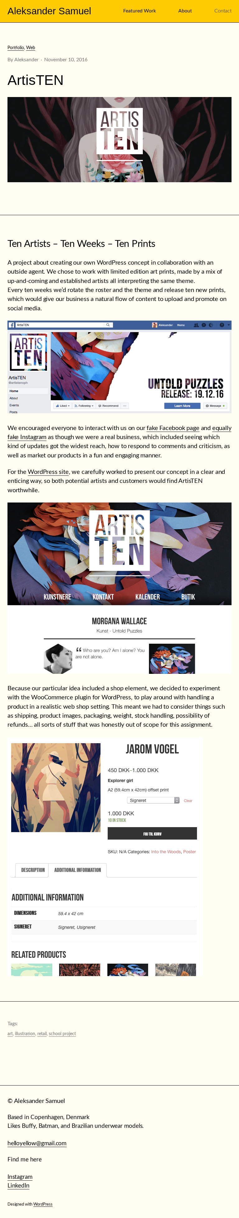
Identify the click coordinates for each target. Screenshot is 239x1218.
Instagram (19, 1177)
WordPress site (48, 472)
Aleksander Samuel (49, 11)
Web (30, 48)
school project (62, 1034)
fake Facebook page (173, 428)
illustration (25, 1034)
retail (42, 1034)
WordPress (43, 1204)
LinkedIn (18, 1186)
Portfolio (15, 48)
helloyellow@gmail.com (37, 1143)
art (10, 1034)
